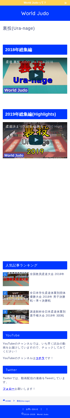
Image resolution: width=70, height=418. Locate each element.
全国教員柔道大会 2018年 (47, 274)
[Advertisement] (35, 204)
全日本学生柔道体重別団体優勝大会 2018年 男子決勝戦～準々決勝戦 (48, 296)
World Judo (35, 13)
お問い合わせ (32, 409)
